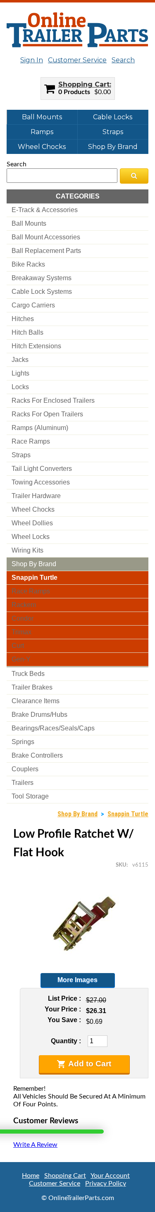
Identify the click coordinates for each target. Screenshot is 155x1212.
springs (23, 741)
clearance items (36, 700)
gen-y (21, 659)
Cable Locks (112, 117)
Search (123, 60)
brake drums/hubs (39, 714)
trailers (22, 782)
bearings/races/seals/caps (53, 728)
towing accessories (41, 482)
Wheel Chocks (42, 147)
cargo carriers (33, 305)
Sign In (31, 60)
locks (20, 386)
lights (20, 373)
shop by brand (34, 563)
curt (18, 645)
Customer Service (77, 60)
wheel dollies (32, 523)
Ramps (42, 132)
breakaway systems (42, 277)
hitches (23, 318)
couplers (25, 769)
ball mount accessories (46, 237)
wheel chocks (33, 509)
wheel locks (31, 536)
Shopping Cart (84, 84)
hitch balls (27, 332)
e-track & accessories (45, 209)
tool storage (30, 796)
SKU (121, 864)
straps (21, 454)
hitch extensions (36, 346)
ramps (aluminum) (40, 427)
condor (22, 618)
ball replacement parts (46, 250)
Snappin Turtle (127, 814)
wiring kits (27, 550)
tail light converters (42, 468)
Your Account (110, 1175)
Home (30, 1175)
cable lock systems (42, 291)
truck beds (28, 673)
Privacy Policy (105, 1183)
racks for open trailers (47, 414)
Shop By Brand (113, 147)
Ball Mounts (42, 117)
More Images (77, 979)
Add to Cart (89, 1063)
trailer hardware (36, 495)
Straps (113, 132)
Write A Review (35, 1144)
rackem (24, 604)
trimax (21, 632)
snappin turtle (34, 577)
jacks (20, 359)
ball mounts (29, 223)
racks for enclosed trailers (53, 400)
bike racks (28, 264)
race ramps (31, 441)
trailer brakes (32, 687)
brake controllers (37, 755)
